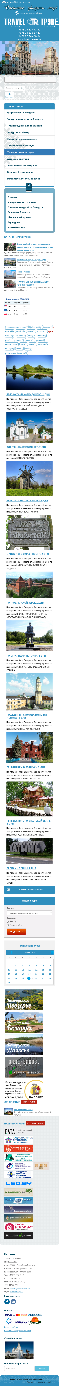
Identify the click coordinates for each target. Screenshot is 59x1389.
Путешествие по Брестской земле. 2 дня (28, 822)
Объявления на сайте (23, 1109)
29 (43, 978)
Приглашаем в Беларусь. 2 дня (25, 767)
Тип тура (10, 908)
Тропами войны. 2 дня (21, 868)
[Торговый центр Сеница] (18, 1148)
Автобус (13, 921)
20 (29, 974)
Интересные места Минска (22, 202)
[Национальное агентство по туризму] (18, 1139)
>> (50, 952)
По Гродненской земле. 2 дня (25, 602)
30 (50, 978)
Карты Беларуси (16, 227)
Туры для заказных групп (20, 152)
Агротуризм (14, 222)
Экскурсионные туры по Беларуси (25, 119)
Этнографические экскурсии (22, 165)
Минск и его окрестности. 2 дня (27, 554)
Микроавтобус (16, 925)
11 (16, 970)
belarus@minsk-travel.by (18, 2)
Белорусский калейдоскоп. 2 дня (28, 394)
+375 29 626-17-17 (30, 32)
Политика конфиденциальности (17, 1330)
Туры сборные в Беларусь (20, 145)
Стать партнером (35, 1123)
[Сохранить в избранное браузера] (9, 94)
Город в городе (23, 272)
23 (50, 974)
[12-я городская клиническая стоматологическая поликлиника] (18, 1165)
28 (36, 978)
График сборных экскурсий (21, 112)
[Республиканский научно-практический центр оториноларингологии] (18, 1156)
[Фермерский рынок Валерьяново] (18, 1234)
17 (9, 974)
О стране (12, 197)
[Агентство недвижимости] (18, 1226)
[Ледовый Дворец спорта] (18, 1182)
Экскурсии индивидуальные (22, 138)
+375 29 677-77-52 (29, 29)
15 (43, 970)
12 (23, 970)
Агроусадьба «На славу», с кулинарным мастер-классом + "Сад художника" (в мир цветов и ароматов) (35, 247)
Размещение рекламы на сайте (40, 1382)
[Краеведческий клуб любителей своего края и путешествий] (18, 1191)
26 (23, 978)
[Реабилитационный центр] (18, 1208)
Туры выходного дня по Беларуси (25, 125)
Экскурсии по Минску (18, 132)
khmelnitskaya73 (16, 1292)
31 (9, 982)
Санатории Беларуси (19, 212)
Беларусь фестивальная (20, 172)
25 (16, 978)
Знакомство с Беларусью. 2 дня (27, 500)
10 (9, 970)
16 (50, 970)
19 (23, 974)
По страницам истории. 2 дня (26, 655)
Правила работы (11, 1327)
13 (29, 970)
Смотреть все (28, 1102)
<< (9, 952)
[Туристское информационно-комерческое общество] (18, 1200)
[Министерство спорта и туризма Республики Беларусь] (18, 1217)
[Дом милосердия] (41, 1165)
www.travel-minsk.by (29, 39)
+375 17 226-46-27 (30, 36)
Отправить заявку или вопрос (31, 890)
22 (43, 974)
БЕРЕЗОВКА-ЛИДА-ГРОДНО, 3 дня (31, 259)
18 (16, 974)
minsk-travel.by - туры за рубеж (23, 178)
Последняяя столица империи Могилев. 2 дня (26, 716)
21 (36, 974)
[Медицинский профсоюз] (18, 1174)
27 (29, 978)
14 (36, 970)
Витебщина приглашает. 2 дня (26, 447)
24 (9, 978)
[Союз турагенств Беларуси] (18, 1130)
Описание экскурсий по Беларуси (25, 207)
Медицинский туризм (19, 217)
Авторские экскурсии (18, 158)
